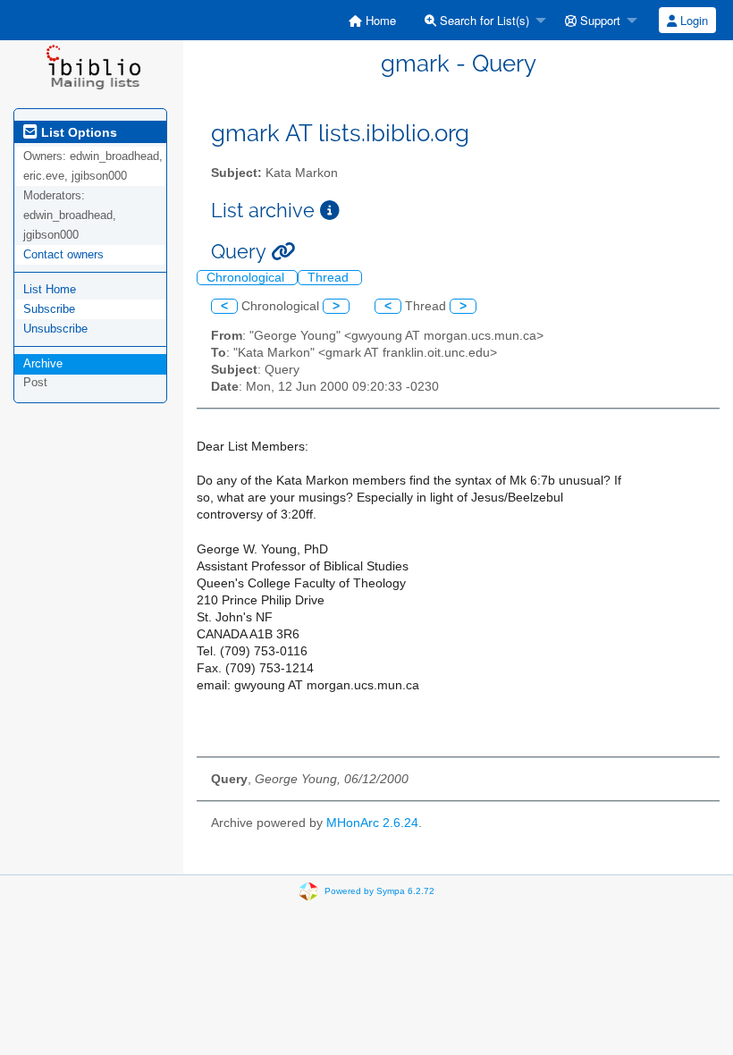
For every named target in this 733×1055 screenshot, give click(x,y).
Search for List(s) (482, 20)
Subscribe (49, 309)
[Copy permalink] (283, 252)
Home (379, 20)
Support (598, 20)
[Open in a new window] (330, 210)
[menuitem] (372, 20)
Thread (330, 277)
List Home (49, 289)
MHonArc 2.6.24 (372, 823)
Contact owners (63, 254)
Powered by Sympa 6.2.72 (379, 890)
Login (692, 20)
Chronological (247, 277)
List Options (77, 132)
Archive (43, 363)
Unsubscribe (55, 328)
